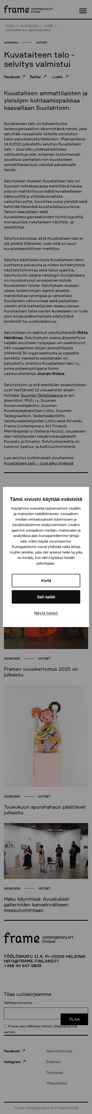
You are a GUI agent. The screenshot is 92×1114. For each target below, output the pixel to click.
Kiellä (46, 580)
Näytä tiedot (46, 612)
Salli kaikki (46, 597)
